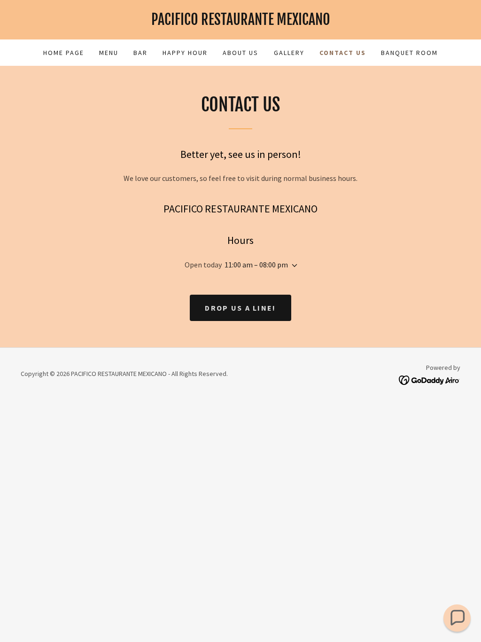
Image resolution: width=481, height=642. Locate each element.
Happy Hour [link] (185, 52)
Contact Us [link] (342, 52)
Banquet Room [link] (409, 52)
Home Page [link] (63, 52)
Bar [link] (140, 52)
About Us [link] (240, 52)
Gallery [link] (289, 52)
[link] (240, 22)
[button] (292, 265)
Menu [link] (108, 52)
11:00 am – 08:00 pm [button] (256, 264)
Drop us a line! (240, 308)
